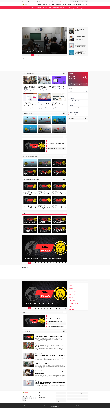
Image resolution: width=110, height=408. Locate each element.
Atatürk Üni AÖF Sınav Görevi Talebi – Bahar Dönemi (30, 231)
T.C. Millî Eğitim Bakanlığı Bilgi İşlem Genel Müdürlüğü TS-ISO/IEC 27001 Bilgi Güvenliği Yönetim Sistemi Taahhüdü (80, 47)
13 (59, 55)
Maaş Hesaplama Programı (29, 165)
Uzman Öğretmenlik (72, 291)
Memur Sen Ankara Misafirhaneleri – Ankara (55, 316)
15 (65, 55)
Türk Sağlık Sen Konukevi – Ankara (53, 323)
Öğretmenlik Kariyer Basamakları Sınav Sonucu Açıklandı (44, 87)
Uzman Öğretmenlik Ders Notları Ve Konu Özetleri (58, 87)
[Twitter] (73, 1)
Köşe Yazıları (71, 288)
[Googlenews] (87, 1)
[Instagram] (75, 1)
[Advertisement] (55, 18)
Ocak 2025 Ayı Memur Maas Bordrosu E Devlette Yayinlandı (58, 173)
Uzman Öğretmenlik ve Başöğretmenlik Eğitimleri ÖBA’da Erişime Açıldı (30, 104)
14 (62, 55)
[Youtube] (79, 1)
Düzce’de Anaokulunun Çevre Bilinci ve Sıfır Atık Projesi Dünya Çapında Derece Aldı (49, 345)
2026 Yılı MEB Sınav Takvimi (29, 222)
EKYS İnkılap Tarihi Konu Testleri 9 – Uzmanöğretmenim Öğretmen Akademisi (59, 130)
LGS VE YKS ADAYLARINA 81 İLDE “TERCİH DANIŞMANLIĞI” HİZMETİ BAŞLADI (42, 50)
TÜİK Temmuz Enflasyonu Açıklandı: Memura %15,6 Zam (30, 174)
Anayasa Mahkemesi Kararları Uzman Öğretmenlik (44, 104)
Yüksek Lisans (71, 297)
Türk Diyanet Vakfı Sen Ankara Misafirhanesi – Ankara (56, 321)
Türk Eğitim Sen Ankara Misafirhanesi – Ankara (55, 326)
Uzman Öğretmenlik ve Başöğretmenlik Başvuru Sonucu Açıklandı (58, 104)
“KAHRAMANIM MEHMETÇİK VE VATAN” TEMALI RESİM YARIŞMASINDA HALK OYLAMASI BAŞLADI (47, 7)
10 (50, 55)
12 (56, 55)
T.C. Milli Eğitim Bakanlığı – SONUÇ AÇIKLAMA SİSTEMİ (48, 336)
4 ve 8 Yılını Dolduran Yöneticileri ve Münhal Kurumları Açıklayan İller (29, 131)
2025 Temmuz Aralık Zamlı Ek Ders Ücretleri (58, 165)
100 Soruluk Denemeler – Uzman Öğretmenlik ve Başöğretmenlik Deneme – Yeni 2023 (29, 193)
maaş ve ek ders (72, 300)
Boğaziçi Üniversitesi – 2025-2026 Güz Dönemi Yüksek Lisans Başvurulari (56, 151)
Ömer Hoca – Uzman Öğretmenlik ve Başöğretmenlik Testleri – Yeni (59, 193)
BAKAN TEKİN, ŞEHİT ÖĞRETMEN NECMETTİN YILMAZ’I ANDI (50, 355)
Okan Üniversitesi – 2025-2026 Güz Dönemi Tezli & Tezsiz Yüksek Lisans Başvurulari (56, 143)
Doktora (70, 306)
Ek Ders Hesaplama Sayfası (43, 165)
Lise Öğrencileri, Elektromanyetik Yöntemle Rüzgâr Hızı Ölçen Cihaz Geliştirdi (81, 52)
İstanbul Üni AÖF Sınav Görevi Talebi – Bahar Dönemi (58, 222)
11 (53, 55)
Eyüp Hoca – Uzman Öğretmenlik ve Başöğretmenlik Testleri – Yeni (30, 207)
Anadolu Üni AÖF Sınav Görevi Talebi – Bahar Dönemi (44, 231)
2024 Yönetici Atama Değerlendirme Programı (43, 131)
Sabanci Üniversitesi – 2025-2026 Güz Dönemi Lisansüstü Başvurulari (56, 148)
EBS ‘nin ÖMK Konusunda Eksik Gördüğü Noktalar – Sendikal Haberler (29, 87)
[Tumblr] (85, 1)
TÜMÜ (64, 73)
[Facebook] (71, 1)
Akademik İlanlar (72, 294)
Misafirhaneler (71, 309)
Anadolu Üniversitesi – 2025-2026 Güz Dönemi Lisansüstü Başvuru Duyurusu (56, 145)
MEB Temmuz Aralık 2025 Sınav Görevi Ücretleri (44, 222)
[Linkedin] (77, 1)
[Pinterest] (81, 1)
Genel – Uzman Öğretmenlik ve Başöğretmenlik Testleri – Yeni (44, 193)
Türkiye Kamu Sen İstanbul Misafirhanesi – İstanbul (55, 318)
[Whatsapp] (83, 1)
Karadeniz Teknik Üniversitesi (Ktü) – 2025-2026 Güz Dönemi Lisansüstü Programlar (56, 140)
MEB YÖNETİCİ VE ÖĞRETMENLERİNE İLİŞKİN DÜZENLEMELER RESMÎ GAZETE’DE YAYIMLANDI (80, 38)
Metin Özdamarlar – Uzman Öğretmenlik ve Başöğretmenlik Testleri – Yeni (44, 207)
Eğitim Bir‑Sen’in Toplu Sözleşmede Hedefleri (42, 174)
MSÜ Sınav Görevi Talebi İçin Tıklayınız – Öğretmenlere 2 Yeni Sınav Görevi (58, 230)
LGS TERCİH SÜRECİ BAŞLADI (42, 363)
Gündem (70, 285)
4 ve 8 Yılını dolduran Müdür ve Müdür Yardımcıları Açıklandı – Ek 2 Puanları (59, 121)
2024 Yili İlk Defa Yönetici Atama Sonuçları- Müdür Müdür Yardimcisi (43, 121)
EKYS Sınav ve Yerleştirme (73, 303)
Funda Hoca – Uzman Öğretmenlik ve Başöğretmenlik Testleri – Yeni (59, 207)
